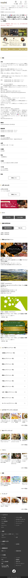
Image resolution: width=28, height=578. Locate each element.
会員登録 (17, 544)
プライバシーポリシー (20, 563)
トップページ (4, 557)
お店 (17, 537)
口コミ (14, 49)
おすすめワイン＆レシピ (20, 519)
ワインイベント (19, 523)
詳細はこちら (14, 177)
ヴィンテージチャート (20, 521)
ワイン (17, 534)
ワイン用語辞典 (4, 521)
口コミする (8, 217)
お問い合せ (18, 561)
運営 (2, 563)
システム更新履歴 (4, 561)
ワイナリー (3, 537)
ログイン (3, 544)
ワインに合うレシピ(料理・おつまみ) (7, 535)
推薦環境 (17, 559)
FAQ (2, 559)
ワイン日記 (3, 517)
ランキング (3, 519)
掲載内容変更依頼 (8, 227)
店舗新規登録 (18, 550)
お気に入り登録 (5, 49)
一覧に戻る (20, 228)
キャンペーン (4, 525)
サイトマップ (18, 565)
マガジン (3, 523)
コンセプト (18, 557)
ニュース (17, 525)
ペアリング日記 (19, 517)
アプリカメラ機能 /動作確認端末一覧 (5, 566)
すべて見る (24, 425)
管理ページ (3, 550)
